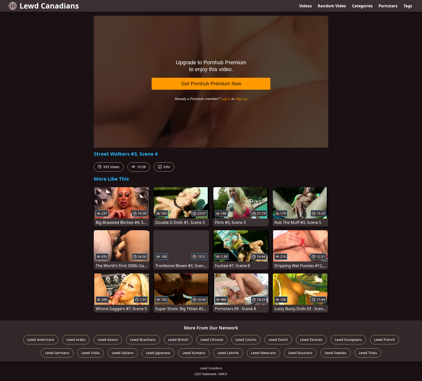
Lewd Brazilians (143, 339)
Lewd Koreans (193, 352)
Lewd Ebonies (311, 339)
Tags (407, 6)
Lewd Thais (368, 352)
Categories (362, 6)
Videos (305, 6)
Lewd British (178, 339)
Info (166, 166)
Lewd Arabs (75, 339)
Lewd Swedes (336, 352)
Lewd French (384, 339)
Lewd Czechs (245, 339)
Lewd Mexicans (263, 352)
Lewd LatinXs (228, 352)
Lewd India (91, 352)
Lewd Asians (108, 339)
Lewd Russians (300, 352)
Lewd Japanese (158, 352)
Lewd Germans (57, 352)
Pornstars (388, 6)
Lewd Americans (40, 339)
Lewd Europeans (348, 339)
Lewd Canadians (49, 6)
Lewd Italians (123, 352)
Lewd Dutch (278, 339)
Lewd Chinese (211, 339)
